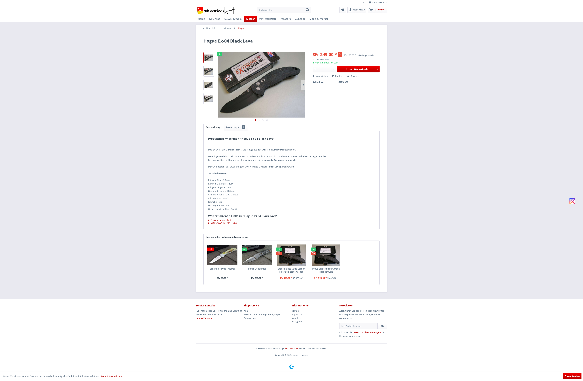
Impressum (297, 314)
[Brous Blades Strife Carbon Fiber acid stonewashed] (291, 255)
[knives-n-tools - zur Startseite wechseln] (216, 10)
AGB (246, 310)
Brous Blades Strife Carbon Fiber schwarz (326, 270)
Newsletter (297, 318)
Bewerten (355, 76)
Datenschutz (250, 318)
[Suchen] (307, 10)
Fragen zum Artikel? (220, 220)
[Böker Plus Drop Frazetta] (222, 255)
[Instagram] (572, 201)
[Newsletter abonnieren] (382, 326)
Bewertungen (235, 127)
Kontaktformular (204, 318)
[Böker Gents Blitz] (257, 255)
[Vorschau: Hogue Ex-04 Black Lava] (208, 57)
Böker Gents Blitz (257, 268)
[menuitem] (284, 10)
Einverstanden (572, 376)
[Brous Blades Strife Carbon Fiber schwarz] (326, 255)
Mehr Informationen (111, 376)
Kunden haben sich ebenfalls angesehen (227, 237)
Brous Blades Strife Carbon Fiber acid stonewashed (291, 270)
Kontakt (295, 310)
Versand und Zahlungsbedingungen (262, 314)
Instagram (297, 321)
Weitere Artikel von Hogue (223, 222)
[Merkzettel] (342, 10)
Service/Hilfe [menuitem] (378, 2)
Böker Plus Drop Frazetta (222, 268)
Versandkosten (291, 348)
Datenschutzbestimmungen (367, 332)
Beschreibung (213, 127)
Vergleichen (321, 76)
